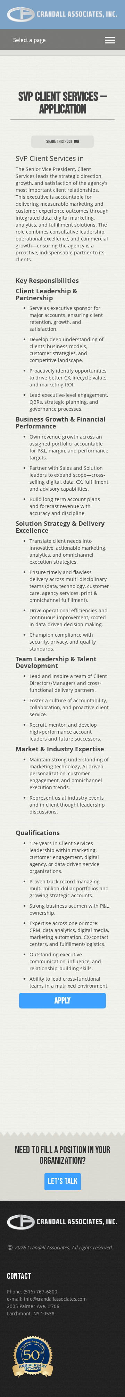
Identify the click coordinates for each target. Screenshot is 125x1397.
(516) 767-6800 (40, 1291)
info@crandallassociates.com (55, 1299)
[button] (110, 40)
